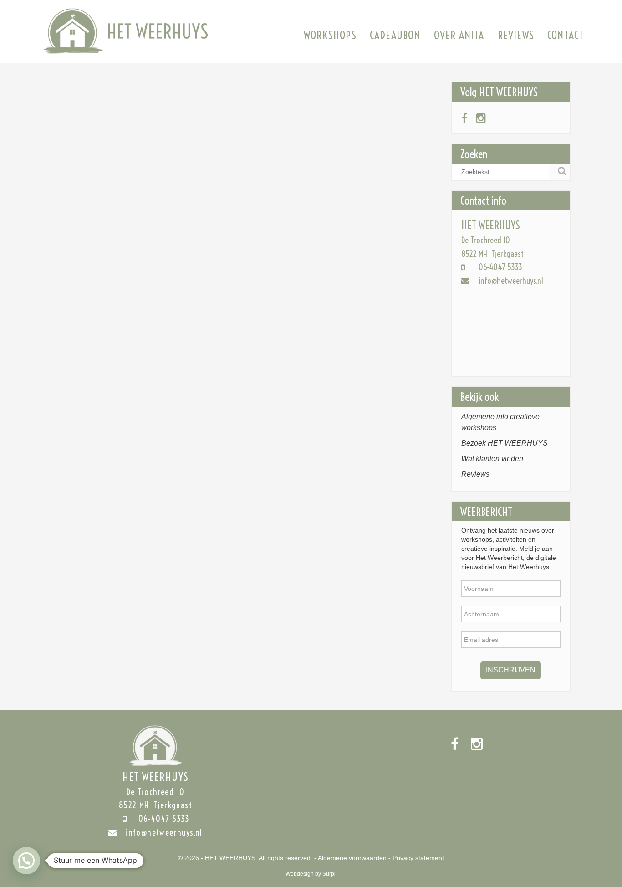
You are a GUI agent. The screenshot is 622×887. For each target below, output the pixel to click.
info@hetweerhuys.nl (511, 281)
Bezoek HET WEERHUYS (504, 443)
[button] (26, 860)
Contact (565, 35)
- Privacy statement (416, 857)
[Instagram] (481, 118)
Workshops (330, 35)
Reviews (516, 35)
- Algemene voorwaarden (350, 857)
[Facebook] (464, 118)
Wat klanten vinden (492, 458)
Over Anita (459, 35)
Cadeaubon (395, 35)
